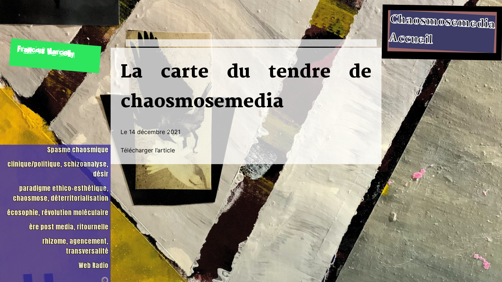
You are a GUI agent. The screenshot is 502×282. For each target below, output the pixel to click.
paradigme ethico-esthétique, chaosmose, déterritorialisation (60, 193)
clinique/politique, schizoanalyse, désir (57, 169)
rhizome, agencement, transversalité (75, 246)
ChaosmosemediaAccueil (442, 30)
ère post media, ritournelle (68, 227)
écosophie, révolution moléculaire (57, 212)
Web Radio (93, 265)
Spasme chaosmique (77, 150)
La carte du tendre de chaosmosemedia (246, 87)
